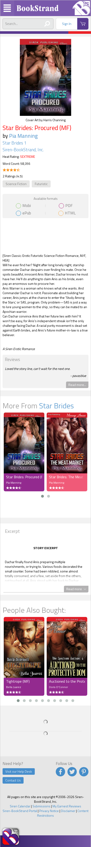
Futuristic (41, 183)
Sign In (66, 23)
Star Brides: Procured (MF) (24, 477)
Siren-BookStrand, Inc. (23, 149)
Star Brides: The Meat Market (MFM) (67, 477)
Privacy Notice (49, 810)
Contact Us (13, 780)
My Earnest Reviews (66, 806)
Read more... (77, 384)
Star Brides (56, 405)
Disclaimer (68, 810)
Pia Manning (23, 136)
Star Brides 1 (14, 143)
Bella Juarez (13, 687)
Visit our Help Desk (18, 771)
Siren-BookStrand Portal (20, 810)
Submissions (41, 806)
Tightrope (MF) (18, 681)
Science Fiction (16, 183)
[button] (42, 496)
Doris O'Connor (58, 687)
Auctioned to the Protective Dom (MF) (67, 681)
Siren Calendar (20, 806)
